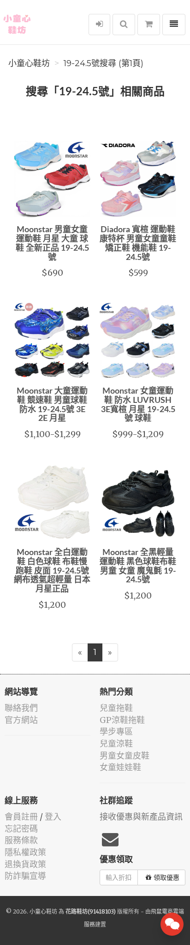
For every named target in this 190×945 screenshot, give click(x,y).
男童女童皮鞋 (124, 755)
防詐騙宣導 (25, 876)
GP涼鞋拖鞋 (122, 720)
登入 (53, 816)
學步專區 (116, 731)
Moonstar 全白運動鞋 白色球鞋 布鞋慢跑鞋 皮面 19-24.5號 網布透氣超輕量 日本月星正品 (52, 571)
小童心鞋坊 (29, 63)
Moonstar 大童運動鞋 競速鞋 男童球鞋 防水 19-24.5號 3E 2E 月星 (52, 405)
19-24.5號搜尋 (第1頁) (103, 63)
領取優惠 (166, 877)
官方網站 (21, 720)
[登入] (99, 24)
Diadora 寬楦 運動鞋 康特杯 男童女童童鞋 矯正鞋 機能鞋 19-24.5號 (138, 243)
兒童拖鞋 (116, 708)
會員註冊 (21, 816)
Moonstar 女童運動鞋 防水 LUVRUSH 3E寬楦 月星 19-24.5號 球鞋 (138, 405)
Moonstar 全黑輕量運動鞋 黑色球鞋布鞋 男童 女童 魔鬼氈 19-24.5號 (138, 566)
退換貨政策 (25, 864)
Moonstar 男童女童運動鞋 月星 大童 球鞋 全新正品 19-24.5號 (52, 243)
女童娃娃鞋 (120, 767)
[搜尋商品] (124, 24)
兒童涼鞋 (116, 743)
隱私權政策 (25, 852)
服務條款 (21, 840)
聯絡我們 (21, 708)
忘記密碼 (21, 828)
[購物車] (148, 24)
